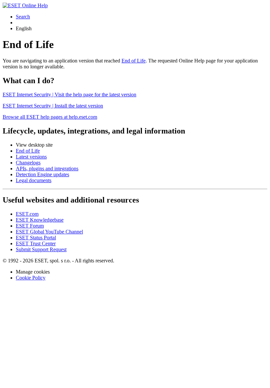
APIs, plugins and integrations (47, 168)
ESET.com (27, 214)
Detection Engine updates (42, 174)
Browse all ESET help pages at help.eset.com (50, 117)
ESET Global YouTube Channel (49, 231)
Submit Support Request (41, 249)
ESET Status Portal (36, 237)
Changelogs (28, 162)
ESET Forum (30, 226)
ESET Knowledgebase (40, 220)
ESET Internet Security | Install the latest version (53, 106)
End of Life (134, 60)
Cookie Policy (30, 277)
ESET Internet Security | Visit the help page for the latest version (69, 94)
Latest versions (31, 156)
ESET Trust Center (36, 243)
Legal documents (33, 180)
